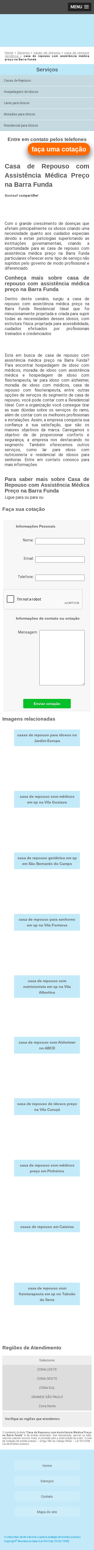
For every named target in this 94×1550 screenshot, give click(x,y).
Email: (29, 558)
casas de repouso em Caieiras (47, 1227)
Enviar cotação (47, 704)
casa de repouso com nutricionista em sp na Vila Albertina (47, 986)
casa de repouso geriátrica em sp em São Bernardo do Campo (47, 861)
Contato (47, 1496)
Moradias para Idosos (19, 114)
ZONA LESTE (47, 1369)
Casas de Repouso (17, 80)
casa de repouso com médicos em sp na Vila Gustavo (47, 799)
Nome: (29, 540)
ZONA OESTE (47, 1379)
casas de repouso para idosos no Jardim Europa (47, 738)
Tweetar (14, 204)
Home (47, 1466)
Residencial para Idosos (21, 125)
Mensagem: (28, 632)
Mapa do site (47, 1512)
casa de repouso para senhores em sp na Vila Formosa (47, 922)
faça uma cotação (59, 149)
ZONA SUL (47, 1388)
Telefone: (26, 577)
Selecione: (47, 1360)
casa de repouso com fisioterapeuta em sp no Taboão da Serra (47, 1294)
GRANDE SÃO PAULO (47, 1397)
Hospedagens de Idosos (21, 92)
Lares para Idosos (17, 103)
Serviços (47, 69)
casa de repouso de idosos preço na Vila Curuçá (47, 1107)
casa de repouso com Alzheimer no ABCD (47, 1045)
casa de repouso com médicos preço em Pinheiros (47, 1168)
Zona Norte (47, 1406)
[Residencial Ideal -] (47, 29)
